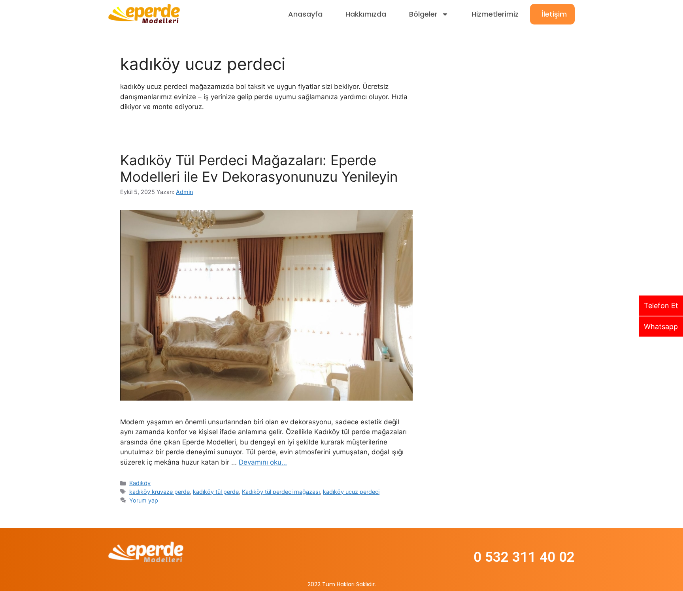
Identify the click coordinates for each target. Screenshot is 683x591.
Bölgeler (423, 14)
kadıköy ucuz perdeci (351, 491)
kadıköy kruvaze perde (159, 491)
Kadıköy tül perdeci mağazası (281, 491)
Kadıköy (140, 483)
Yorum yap (143, 500)
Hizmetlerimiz (495, 14)
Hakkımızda (365, 14)
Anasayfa (305, 14)
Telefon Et (661, 305)
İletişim (554, 14)
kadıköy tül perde (216, 491)
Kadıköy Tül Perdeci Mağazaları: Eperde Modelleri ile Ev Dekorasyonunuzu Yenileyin (259, 168)
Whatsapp (661, 326)
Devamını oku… (263, 462)
